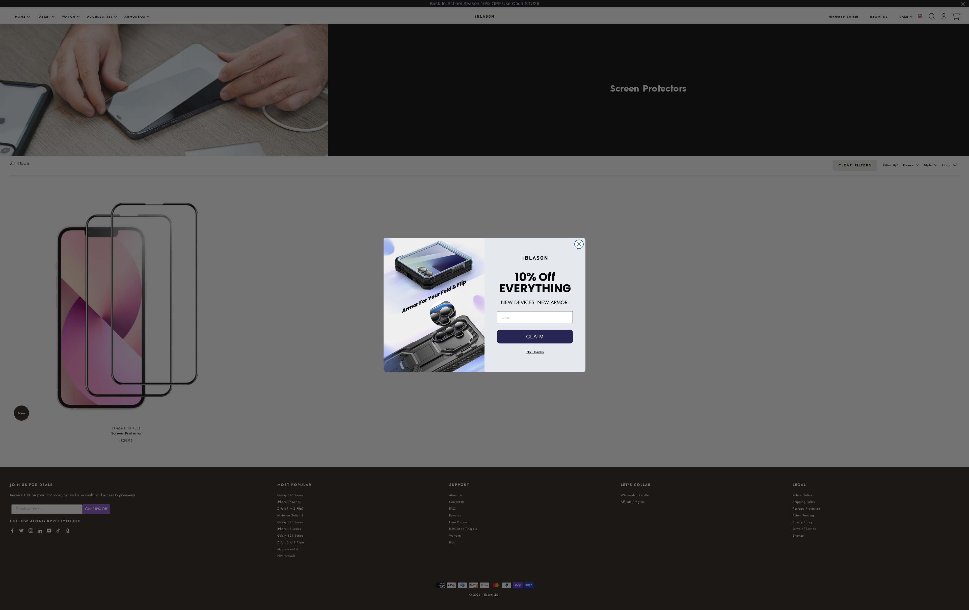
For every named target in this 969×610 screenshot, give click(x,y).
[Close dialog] (579, 244)
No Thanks (535, 352)
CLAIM (535, 336)
